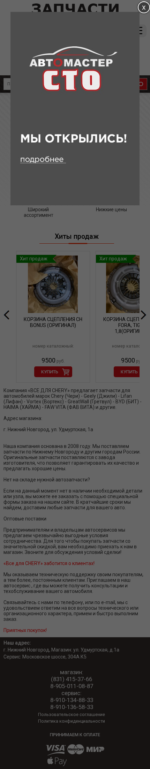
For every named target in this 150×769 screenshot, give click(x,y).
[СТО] (75, 203)
